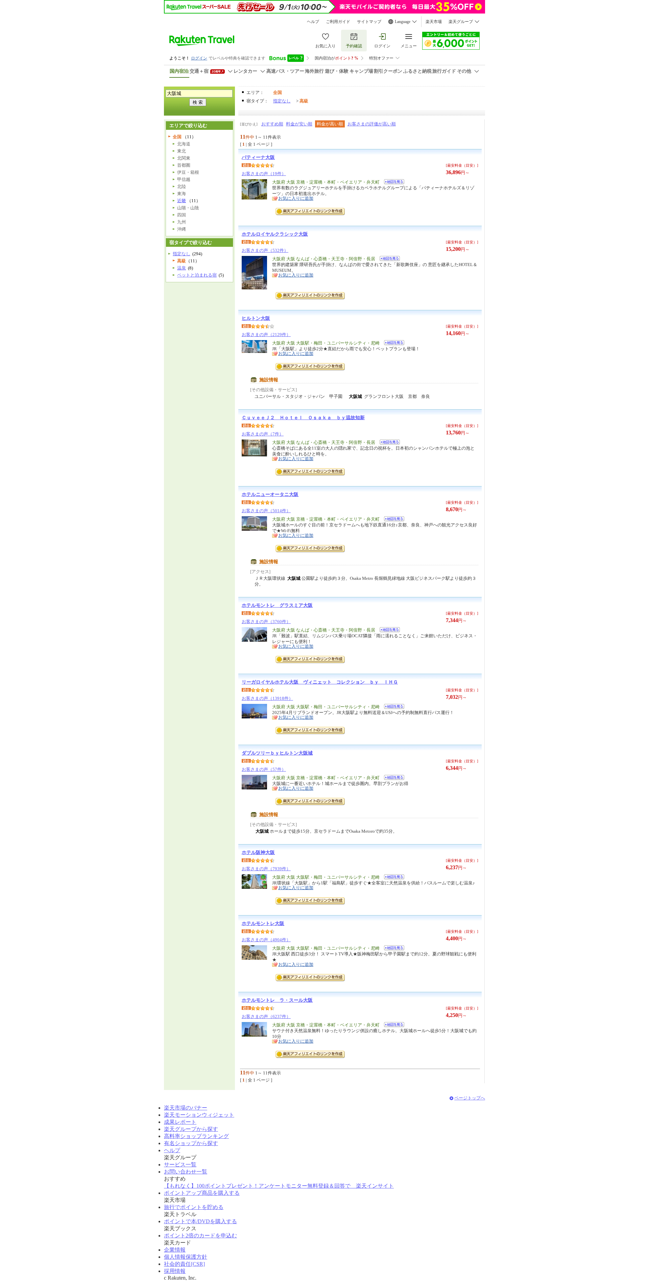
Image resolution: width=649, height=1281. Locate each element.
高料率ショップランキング (196, 1136)
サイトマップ (369, 21)
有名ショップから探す (191, 1143)
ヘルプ (313, 21)
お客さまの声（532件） (265, 250)
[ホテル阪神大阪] (392, 877)
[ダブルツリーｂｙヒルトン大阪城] (392, 778)
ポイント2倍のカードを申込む (200, 1235)
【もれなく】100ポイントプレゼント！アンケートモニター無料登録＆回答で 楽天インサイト (279, 1186)
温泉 (181, 267)
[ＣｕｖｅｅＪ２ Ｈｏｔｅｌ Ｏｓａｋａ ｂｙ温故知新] (387, 443)
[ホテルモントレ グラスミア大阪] (387, 630)
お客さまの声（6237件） (266, 1016)
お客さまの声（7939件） (266, 868)
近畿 (181, 200)
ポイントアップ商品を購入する (202, 1193)
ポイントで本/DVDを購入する (200, 1221)
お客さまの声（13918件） (267, 698)
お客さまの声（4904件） (266, 939)
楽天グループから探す (191, 1129)
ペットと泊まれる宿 (197, 275)
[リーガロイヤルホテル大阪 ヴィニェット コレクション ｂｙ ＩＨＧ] (392, 707)
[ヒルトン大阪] (392, 343)
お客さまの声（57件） (264, 769)
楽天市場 (434, 21)
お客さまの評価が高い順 (371, 123)
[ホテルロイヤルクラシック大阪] (387, 259)
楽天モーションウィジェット (199, 1115)
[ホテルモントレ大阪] (392, 948)
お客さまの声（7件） (263, 433)
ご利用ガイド (338, 21)
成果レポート (180, 1122)
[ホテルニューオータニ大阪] (392, 519)
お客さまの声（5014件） (266, 510)
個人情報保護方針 (185, 1257)
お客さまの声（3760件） (266, 621)
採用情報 (175, 1271)
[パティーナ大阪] (392, 182)
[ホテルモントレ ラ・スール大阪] (392, 1025)
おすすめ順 (272, 123)
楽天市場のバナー (185, 1108)
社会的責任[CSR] (184, 1264)
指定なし (282, 100)
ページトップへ (469, 1097)
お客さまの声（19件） (264, 173)
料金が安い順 (299, 123)
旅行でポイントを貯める (193, 1207)
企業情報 (175, 1250)
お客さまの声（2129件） (266, 334)
